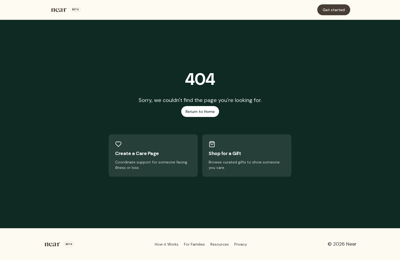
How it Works (167, 244)
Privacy (240, 244)
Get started (334, 9)
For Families (194, 244)
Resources (219, 244)
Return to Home (200, 111)
